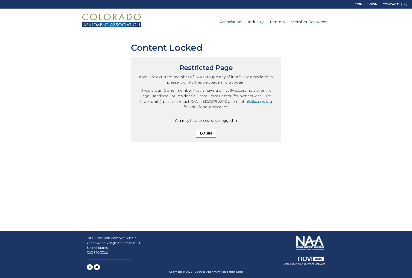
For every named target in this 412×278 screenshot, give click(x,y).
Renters (277, 21)
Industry (256, 21)
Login (206, 133)
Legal (239, 271)
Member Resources (309, 21)
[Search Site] (406, 4)
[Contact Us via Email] (97, 267)
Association (230, 21)
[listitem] (361, 4)
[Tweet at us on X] (90, 267)
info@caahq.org (258, 102)
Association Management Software (304, 263)
